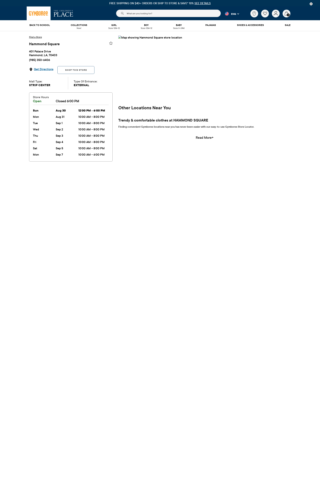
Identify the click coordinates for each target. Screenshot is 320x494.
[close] (311, 3)
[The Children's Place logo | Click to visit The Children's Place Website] (63, 13)
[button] (230, 14)
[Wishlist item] (266, 16)
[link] (254, 13)
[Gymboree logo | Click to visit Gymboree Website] (39, 13)
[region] (160, 3)
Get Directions (43, 69)
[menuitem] (39, 25)
